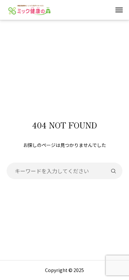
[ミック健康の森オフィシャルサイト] (30, 10)
